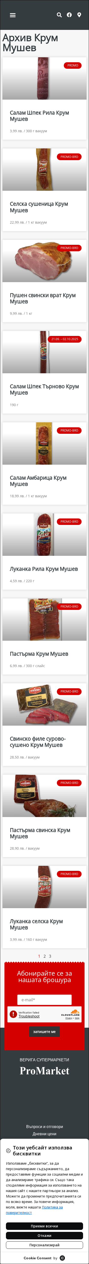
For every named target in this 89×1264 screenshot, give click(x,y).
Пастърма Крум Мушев (39, 653)
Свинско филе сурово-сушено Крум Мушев (38, 741)
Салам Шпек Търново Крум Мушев (44, 389)
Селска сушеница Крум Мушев (39, 206)
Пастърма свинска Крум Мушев (40, 833)
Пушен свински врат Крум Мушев (43, 298)
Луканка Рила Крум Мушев (44, 568)
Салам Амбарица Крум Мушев (38, 480)
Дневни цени (44, 1134)
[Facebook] (69, 15)
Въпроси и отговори (44, 1127)
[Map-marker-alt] (79, 15)
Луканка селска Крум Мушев (36, 924)
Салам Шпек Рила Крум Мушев (39, 115)
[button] (13, 15)
